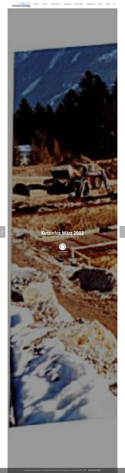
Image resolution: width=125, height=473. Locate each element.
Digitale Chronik (78, 4)
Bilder (100, 4)
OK (85, 470)
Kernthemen (67, 4)
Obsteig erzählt (55, 4)
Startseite (36, 4)
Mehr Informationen (94, 470)
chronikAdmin (63, 251)
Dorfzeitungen (91, 4)
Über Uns (45, 4)
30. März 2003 (62, 254)
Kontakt (108, 4)
